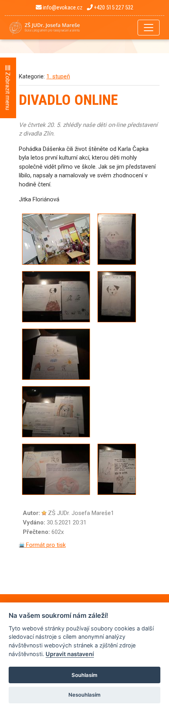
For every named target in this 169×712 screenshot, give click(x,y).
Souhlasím (84, 675)
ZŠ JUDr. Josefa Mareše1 (81, 513)
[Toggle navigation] (149, 27)
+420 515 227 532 (113, 7)
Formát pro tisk (45, 544)
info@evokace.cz (62, 7)
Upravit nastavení (70, 654)
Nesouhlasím (84, 695)
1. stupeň (58, 76)
